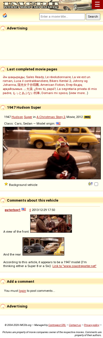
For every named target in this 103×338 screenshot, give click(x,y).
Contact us (75, 324)
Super (28, 117)
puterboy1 (13, 210)
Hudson (17, 117)
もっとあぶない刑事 (26, 93)
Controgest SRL (57, 324)
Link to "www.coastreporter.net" (74, 266)
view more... (78, 93)
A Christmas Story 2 (51, 117)
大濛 (29, 89)
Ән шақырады (13, 77)
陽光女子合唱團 (28, 85)
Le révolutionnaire (58, 77)
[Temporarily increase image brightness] (90, 183)
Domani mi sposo (54, 93)
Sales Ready (35, 77)
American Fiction (52, 85)
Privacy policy (91, 324)
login (22, 291)
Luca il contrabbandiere (31, 81)
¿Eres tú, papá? (44, 89)
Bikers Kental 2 (60, 81)
